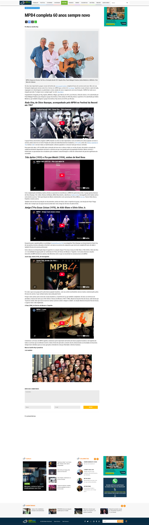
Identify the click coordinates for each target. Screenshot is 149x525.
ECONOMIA (49, 2)
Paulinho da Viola (75, 195)
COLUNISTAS (84, 2)
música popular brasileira (61, 86)
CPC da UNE (78, 142)
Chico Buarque (71, 88)
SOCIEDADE (57, 2)
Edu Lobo (82, 197)
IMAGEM (98, 2)
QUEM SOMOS (106, 2)
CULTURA (64, 2)
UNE (33, 144)
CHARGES (71, 2)
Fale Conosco (65, 521)
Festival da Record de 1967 (57, 243)
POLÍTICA (42, 2)
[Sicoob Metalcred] (115, 16)
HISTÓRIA (92, 2)
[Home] (26, 3)
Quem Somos (57, 521)
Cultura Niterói (60, 92)
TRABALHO (35, 2)
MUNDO (77, 2)
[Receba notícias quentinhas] (115, 486)
